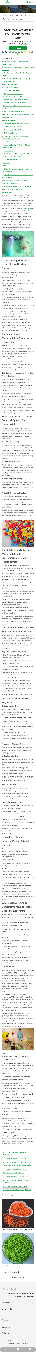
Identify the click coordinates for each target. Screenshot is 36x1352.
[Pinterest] (15, 1289)
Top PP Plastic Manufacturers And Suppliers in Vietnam (18, 1230)
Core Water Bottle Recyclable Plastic (15, 1186)
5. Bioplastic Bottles (10, 133)
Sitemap (25, 1343)
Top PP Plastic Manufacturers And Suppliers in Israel (18, 1266)
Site (25, 44)
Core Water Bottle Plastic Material (14, 1158)
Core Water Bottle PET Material (13, 1173)
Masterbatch (26, 208)
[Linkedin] (3, 1289)
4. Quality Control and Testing (13, 94)
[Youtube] (7, 1289)
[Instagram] (11, 1289)
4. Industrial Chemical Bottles (13, 130)
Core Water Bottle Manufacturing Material (17, 1190)
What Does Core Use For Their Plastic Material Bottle (15, 1153)
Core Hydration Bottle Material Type (15, 1162)
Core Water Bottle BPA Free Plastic (14, 1169)
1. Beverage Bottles (10, 120)
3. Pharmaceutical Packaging (13, 127)
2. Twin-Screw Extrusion (11, 87)
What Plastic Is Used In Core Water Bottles (17, 1165)
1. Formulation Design (11, 84)
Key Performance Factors (12, 142)
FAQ (4, 166)
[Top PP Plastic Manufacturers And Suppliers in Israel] (18, 1248)
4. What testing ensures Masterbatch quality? (18, 186)
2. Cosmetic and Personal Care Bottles (16, 123)
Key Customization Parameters (14, 111)
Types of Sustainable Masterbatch (15, 103)
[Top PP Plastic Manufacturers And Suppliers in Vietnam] (18, 1213)
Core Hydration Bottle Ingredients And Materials (15, 1181)
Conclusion (6, 163)
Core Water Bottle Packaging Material (15, 1176)
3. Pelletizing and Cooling (12, 91)
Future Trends (8, 151)
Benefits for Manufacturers (13, 160)
